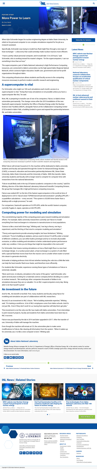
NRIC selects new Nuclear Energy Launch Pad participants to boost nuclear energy (83, 57)
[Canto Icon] (22, 357)
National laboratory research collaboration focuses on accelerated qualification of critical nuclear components (82, 77)
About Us (63, 444)
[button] (47, 414)
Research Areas (65, 433)
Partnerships (81, 433)
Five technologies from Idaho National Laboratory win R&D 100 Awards (79, 403)
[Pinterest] (19, 357)
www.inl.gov (36, 351)
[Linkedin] (16, 357)
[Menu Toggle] (4, 3)
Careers (79, 451)
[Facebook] (5, 357)
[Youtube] (11, 357)
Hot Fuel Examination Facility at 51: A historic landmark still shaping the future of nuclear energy (48, 403)
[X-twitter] (8, 357)
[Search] (94, 3)
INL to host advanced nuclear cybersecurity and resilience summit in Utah (83, 97)
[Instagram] (14, 357)
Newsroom (80, 456)
